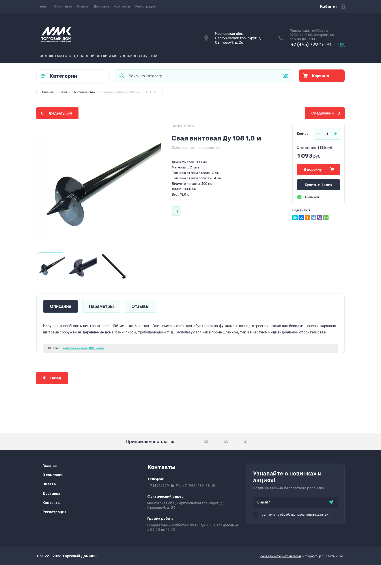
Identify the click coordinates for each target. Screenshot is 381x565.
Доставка (101, 6)
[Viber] (319, 217)
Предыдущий (59, 113)
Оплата (82, 6)
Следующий (322, 113)
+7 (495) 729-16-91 (311, 44)
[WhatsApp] (326, 217)
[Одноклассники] (307, 217)
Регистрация (145, 6)
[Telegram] (313, 217)
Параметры (101, 306)
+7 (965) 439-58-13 (199, 486)
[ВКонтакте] (301, 217)
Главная (42, 6)
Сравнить (176, 211)
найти (121, 75)
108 (91, 348)
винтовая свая (75, 348)
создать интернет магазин (280, 556)
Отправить (331, 502)
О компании (63, 6)
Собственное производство (196, 148)
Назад (55, 378)
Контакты (122, 6)
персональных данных (312, 514)
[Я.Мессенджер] (295, 217)
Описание (60, 306)
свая (100, 348)
